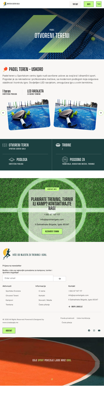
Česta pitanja (44, 304)
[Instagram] (94, 330)
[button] (99, 4)
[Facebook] (89, 330)
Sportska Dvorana (13, 291)
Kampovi (9, 300)
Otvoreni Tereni (12, 295)
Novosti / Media (45, 300)
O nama (42, 291)
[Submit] (59, 278)
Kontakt (42, 295)
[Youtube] (99, 330)
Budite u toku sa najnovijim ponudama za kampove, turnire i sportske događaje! (27, 271)
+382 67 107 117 (75, 291)
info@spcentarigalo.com (78, 295)
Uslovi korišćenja (83, 318)
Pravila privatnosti (67, 318)
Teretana (9, 304)
